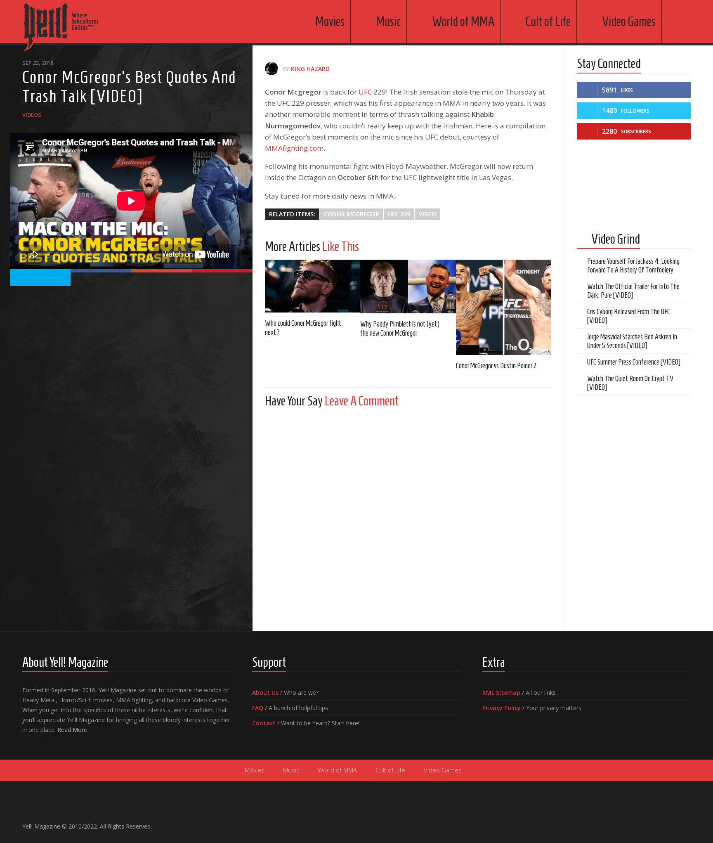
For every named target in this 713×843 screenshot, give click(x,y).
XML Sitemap (501, 692)
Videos (31, 114)
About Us (265, 692)
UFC (365, 92)
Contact (264, 723)
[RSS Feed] (686, 823)
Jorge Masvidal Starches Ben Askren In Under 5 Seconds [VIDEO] (632, 341)
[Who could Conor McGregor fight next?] (312, 286)
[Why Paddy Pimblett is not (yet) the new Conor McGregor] (408, 286)
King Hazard (310, 69)
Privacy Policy (501, 708)
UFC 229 (399, 214)
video (427, 214)
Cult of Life (548, 21)
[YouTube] (659, 823)
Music (388, 21)
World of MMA (463, 21)
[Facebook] (646, 823)
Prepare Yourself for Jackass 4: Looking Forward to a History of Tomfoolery (633, 265)
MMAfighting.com (294, 148)
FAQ (257, 708)
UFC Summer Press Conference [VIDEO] (633, 362)
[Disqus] (408, 517)
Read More (72, 730)
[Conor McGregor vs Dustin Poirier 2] (503, 307)
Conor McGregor (351, 214)
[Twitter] (673, 823)
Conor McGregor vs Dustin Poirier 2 (496, 366)
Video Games (629, 21)
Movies (330, 21)
